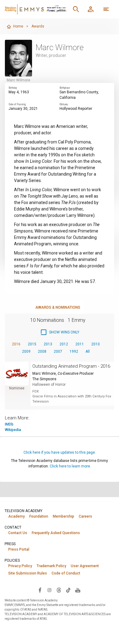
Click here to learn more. (70, 466)
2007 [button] (58, 351)
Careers (85, 516)
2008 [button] (42, 351)
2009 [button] (26, 351)
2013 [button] (48, 344)
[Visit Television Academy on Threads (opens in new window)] (59, 589)
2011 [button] (79, 344)
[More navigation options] (106, 9)
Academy (16, 516)
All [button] (87, 351)
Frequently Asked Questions (56, 533)
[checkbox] (59, 332)
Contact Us (17, 533)
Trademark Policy (51, 566)
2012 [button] (64, 344)
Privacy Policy (20, 566)
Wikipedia (13, 430)
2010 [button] (95, 344)
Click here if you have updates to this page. (59, 452)
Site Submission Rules (27, 573)
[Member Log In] (90, 9)
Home (18, 26)
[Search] (76, 9)
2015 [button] (32, 344)
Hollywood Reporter (76, 108)
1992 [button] (74, 351)
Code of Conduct (66, 573)
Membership (63, 516)
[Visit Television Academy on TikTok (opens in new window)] (68, 589)
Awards (37, 26)
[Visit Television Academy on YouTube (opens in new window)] (78, 589)
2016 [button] (16, 344)
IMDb (9, 424)
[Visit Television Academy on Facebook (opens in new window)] (40, 589)
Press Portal (18, 549)
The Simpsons (44, 379)
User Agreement (85, 566)
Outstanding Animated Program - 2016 (71, 366)
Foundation (38, 516)
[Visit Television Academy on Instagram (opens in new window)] (49, 589)
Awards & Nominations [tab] (57, 307)
